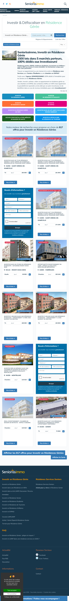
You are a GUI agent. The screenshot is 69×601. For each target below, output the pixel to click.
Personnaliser (12, 594)
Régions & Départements (44, 39)
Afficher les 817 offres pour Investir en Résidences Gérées (34, 453)
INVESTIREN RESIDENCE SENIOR (18, 103)
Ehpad (17, 10)
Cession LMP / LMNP (35, 10)
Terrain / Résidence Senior (61, 10)
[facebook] (3, 4)
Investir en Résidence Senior (11, 498)
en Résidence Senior (49, 488)
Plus (62, 44)
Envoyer (17, 227)
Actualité (6, 550)
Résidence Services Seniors (45, 484)
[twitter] (6, 4)
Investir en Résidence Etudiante (12, 501)
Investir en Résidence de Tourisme (13, 505)
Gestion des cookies (50, 592)
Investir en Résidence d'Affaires (12, 508)
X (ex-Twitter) (43, 558)
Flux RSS (5, 558)
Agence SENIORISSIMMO (35, 76)
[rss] (10, 4)
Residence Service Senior (5, 10)
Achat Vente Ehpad (47, 10)
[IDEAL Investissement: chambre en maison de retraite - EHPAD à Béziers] (17, 407)
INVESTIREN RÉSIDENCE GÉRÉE (18, 96)
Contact (38, 574)
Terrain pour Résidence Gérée (12, 524)
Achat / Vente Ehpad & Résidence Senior (15, 520)
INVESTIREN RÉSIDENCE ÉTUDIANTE (51, 96)
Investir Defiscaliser (24, 10)
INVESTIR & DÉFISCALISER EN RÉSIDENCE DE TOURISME (51, 118)
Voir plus (63, 91)
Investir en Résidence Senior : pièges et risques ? (18, 535)
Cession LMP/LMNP (8, 517)
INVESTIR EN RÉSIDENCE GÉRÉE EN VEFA (18, 111)
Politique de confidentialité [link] (12, 597)
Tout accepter (12, 590)
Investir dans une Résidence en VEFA (14, 488)
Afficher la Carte (58, 457)
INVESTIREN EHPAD (51, 103)
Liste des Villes (60, 39)
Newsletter (6, 562)
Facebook (42, 555)
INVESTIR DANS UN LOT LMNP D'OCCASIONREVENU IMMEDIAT (51, 111)
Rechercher (60, 35)
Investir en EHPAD (8, 511)
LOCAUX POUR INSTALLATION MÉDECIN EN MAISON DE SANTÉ (18, 118)
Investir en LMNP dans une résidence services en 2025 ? (21, 539)
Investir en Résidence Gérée (16, 35)
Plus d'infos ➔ (10, 182)
